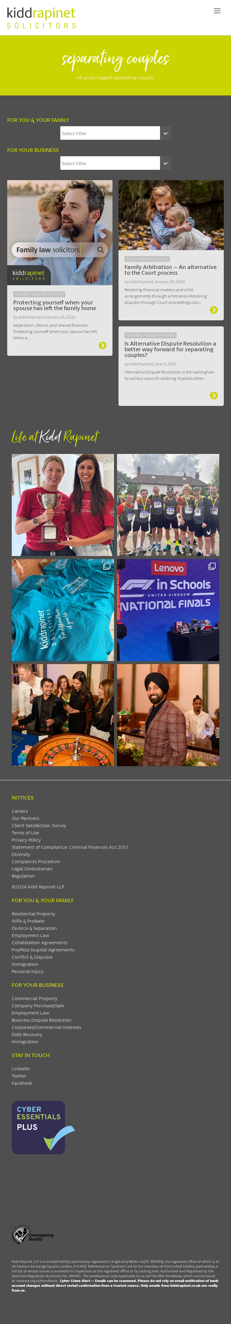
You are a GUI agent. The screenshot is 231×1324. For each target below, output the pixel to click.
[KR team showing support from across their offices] (168, 505)
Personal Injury (28, 971)
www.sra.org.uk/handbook (36, 1280)
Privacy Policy (26, 839)
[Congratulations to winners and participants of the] (63, 505)
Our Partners (25, 818)
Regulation (23, 875)
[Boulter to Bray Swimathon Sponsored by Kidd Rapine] (63, 610)
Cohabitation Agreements (39, 942)
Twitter (19, 1075)
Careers (20, 811)
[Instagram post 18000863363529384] (168, 715)
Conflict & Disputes (32, 957)
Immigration (25, 964)
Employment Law (30, 935)
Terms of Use (25, 832)
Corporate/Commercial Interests (46, 1027)
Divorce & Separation (34, 928)
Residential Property (33, 913)
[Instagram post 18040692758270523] (63, 715)
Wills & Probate (28, 920)
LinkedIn (21, 1068)
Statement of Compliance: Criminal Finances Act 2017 (70, 847)
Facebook (22, 1083)
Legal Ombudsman (32, 868)
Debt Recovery (27, 1034)
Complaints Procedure (36, 861)
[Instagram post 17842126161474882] (168, 610)
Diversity (21, 854)
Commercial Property (34, 998)
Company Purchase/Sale (38, 1005)
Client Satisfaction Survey (39, 825)
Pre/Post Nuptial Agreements (43, 949)
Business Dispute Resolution (42, 1020)
